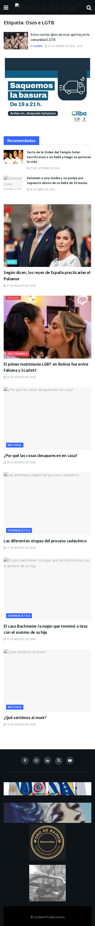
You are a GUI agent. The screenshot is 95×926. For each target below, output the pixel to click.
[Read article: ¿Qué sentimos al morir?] (47, 680)
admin (38, 46)
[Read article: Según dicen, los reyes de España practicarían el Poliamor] (47, 235)
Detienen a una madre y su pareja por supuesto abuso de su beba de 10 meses (57, 180)
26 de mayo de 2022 (42, 189)
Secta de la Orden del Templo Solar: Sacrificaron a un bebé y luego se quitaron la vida (59, 157)
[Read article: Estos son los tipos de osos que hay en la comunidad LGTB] (16, 40)
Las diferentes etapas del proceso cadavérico (45, 541)
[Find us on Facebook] (25, 760)
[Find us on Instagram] (36, 760)
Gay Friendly (18, 353)
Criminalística (19, 530)
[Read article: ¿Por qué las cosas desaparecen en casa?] (47, 418)
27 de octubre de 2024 (44, 168)
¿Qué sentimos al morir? (25, 717)
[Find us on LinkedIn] (47, 760)
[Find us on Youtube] (70, 760)
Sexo (11, 262)
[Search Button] (88, 7)
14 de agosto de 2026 (21, 724)
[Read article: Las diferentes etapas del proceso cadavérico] (47, 503)
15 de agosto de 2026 (21, 639)
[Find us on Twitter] (59, 761)
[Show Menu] (6, 7)
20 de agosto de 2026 (21, 377)
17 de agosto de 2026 (21, 547)
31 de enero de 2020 (61, 46)
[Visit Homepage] (47, 7)
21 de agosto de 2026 (21, 285)
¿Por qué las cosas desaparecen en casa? (40, 455)
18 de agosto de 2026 (21, 462)
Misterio (15, 445)
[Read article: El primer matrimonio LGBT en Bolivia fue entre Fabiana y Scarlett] (47, 327)
